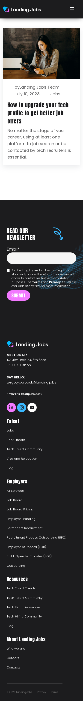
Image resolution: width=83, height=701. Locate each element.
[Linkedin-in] (11, 407)
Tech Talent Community (24, 449)
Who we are (16, 648)
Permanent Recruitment (24, 528)
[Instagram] (21, 407)
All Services (15, 490)
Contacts (13, 667)
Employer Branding (21, 519)
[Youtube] (32, 407)
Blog (10, 468)
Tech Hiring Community (24, 616)
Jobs (55, 94)
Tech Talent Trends (21, 588)
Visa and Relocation (22, 458)
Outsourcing (16, 565)
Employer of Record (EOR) (26, 547)
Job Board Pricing (20, 509)
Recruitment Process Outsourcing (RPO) (36, 537)
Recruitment (16, 440)
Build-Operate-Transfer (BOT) (29, 556)
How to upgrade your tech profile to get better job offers (38, 113)
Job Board (14, 500)
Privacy (41, 692)
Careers (13, 658)
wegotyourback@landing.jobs (31, 382)
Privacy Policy (60, 282)
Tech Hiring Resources (24, 607)
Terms (37, 282)
